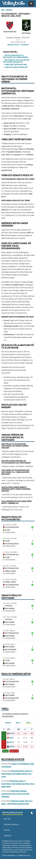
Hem (3, 10)
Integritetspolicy (11, 825)
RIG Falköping (14, 742)
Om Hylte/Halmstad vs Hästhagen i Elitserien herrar (15, 56)
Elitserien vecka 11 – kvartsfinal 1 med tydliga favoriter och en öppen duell (17, 784)
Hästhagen (14, 747)
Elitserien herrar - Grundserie (18, 45)
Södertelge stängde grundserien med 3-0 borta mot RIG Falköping (15, 794)
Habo (11, 738)
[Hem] (13, 3)
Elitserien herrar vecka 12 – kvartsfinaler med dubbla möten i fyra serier (17, 774)
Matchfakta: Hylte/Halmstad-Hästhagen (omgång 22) (16, 61)
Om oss (7, 830)
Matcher (9, 10)
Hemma (8, 723)
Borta (18, 723)
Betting (7, 819)
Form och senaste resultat (16, 67)
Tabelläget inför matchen (16, 64)
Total (28, 723)
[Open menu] (31, 3)
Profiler (7, 836)
